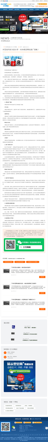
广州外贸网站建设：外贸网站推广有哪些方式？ (23, 299)
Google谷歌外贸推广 (20, 261)
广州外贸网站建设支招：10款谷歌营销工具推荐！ (24, 283)
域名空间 (37, 0)
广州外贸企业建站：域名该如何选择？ (21, 267)
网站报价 (11, 9)
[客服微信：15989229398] (45, 27)
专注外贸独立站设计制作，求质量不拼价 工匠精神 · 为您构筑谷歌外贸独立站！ (24, 5)
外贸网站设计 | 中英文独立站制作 (30, 334)
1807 (21, 46)
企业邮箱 (37, 9)
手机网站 (33, 0)
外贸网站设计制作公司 (7, 434)
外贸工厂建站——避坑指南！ (30, 327)
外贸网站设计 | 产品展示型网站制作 (30, 340)
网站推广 (41, 0)
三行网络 (2, 434)
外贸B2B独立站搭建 (8, 261)
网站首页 (5, 9)
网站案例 (31, 9)
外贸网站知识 (5, 41)
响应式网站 (17, 9)
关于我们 (43, 9)
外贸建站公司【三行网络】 (33, 261)
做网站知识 (46, 0)
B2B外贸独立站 (24, 9)
